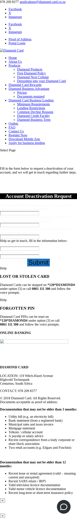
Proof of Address (20, 39)
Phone (12, 252)
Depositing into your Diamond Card (41, 81)
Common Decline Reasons (35, 112)
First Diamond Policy (31, 73)
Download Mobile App (24, 139)
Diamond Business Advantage (29, 89)
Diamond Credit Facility (33, 116)
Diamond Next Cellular (33, 77)
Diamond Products (29, 69)
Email (12, 244)
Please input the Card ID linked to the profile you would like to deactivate (35, 219)
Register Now (18, 135)
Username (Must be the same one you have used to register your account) (36, 207)
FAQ (12, 127)
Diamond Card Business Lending (31, 100)
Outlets (13, 123)
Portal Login (17, 43)
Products (14, 65)
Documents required (30, 96)
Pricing (22, 92)
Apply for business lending (27, 143)
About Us (15, 61)
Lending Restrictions (31, 108)
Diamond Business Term (33, 119)
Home (13, 58)
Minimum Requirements (33, 104)
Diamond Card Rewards (25, 85)
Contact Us (16, 131)
